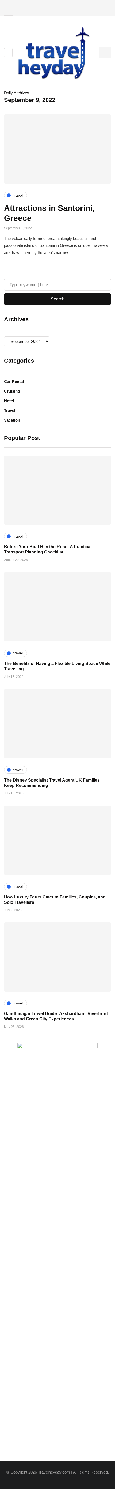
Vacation (12, 420)
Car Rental (14, 381)
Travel (9, 410)
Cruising (12, 391)
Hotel (9, 400)
